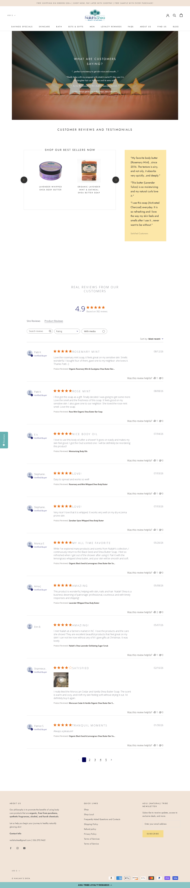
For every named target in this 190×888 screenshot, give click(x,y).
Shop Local (89, 814)
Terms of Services (92, 838)
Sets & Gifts (76, 26)
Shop (86, 809)
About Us (145, 26)
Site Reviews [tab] (33, 321)
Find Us (162, 26)
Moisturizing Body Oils (78, 451)
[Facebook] (11, 848)
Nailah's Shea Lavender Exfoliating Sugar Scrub (88, 645)
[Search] (174, 15)
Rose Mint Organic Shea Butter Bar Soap (85, 411)
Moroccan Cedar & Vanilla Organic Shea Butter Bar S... (91, 703)
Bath (59, 26)
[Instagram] (17, 848)
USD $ (10, 15)
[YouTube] (24, 848)
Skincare (44, 26)
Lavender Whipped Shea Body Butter (50, 188)
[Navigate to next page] (111, 759)
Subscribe (153, 833)
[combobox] (67, 331)
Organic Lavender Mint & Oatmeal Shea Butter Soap (89, 189)
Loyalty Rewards (111, 26)
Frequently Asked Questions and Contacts (102, 819)
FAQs (131, 26)
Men (92, 26)
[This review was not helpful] (160, 378)
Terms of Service (91, 843)
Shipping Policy (91, 824)
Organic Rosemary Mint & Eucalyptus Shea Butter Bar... (92, 369)
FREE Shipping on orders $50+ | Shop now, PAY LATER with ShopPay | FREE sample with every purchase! (95, 3)
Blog (176, 26)
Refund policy (90, 829)
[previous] (23, 180)
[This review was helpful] (155, 378)
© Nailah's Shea (21, 878)
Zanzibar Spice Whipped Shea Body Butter (86, 520)
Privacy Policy (90, 833)
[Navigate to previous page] (79, 759)
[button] (95, 885)
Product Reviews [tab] (54, 321)
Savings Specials (22, 26)
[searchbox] (37, 331)
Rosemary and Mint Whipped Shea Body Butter (88, 484)
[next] (115, 180)
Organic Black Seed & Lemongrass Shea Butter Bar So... (92, 563)
